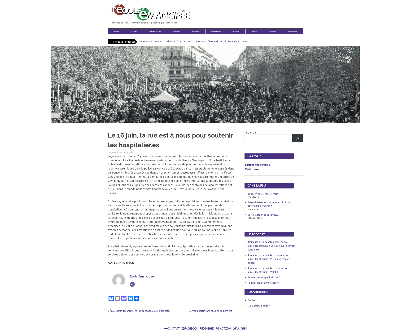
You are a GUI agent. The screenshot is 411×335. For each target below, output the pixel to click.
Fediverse (207, 328)
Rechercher (251, 132)
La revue (253, 156)
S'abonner (252, 169)
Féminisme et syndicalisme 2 (264, 277)
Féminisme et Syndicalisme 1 (264, 282)
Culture (134, 31)
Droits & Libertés (155, 31)
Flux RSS (241, 328)
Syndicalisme (292, 31)
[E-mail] (132, 284)
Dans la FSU (255, 185)
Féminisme (195, 31)
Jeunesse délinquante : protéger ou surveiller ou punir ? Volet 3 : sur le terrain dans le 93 (271, 245)
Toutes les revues (257, 165)
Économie (272, 31)
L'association (257, 292)
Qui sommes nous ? (259, 305)
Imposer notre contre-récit (263, 193)
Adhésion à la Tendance (179, 41)
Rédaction (223, 328)
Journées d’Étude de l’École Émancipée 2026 (221, 41)
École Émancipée (142, 276)
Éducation (176, 31)
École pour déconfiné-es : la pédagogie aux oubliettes (140, 310)
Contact (252, 300)
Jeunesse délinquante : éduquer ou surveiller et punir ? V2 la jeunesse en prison (269, 258)
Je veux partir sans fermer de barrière (210, 310)
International (216, 31)
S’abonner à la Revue (150, 41)
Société (254, 31)
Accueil (116, 31)
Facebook (191, 328)
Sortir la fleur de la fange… (263, 214)
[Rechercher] (297, 138)
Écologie (236, 31)
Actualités (127, 152)
